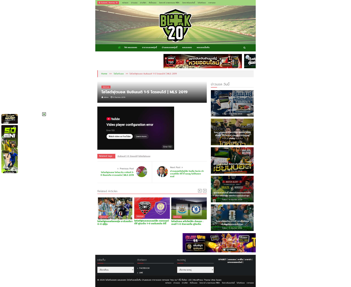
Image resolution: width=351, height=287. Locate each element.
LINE (141, 272)
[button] (44, 114)
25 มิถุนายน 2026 (235, 171)
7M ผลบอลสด (130, 47)
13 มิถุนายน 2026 (235, 228)
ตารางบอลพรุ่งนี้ (149, 47)
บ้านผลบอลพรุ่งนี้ (169, 47)
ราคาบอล (211, 2)
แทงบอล (232, 109)
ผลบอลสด (187, 47)
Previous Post (127, 168)
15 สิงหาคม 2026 (235, 114)
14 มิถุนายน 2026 (235, 199)
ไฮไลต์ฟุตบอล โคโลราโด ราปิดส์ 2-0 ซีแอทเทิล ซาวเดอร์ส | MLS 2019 (117, 174)
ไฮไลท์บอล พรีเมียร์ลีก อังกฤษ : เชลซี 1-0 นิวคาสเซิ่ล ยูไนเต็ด (187, 223)
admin (106, 97)
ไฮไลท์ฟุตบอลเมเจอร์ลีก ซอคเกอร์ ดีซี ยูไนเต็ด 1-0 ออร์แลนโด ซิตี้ (151, 222)
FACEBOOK (144, 268)
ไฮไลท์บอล (202, 2)
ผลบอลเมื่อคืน (203, 47)
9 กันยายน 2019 (119, 97)
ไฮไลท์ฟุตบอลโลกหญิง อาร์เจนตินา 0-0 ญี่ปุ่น (115, 223)
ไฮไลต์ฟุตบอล (144, 156)
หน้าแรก (125, 2)
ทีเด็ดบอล (152, 2)
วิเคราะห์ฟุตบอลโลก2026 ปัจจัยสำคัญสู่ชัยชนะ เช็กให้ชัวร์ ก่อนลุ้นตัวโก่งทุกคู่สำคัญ (232, 135)
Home (104, 73)
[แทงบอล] (232, 103)
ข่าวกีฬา (143, 2)
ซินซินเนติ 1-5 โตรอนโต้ (128, 156)
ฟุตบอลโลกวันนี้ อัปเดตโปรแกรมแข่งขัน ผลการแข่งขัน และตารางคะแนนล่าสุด (232, 194)
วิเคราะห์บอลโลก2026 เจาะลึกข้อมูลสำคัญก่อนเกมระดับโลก (232, 223)
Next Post (175, 167)
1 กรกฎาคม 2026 (235, 142)
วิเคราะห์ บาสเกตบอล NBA (169, 2)
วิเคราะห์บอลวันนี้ (188, 2)
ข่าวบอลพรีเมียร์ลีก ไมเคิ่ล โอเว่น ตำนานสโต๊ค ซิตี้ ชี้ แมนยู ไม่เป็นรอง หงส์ (187, 174)
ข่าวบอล (134, 2)
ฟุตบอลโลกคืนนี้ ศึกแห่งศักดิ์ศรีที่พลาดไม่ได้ (232, 165)
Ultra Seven (216, 280)
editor (224, 114)
